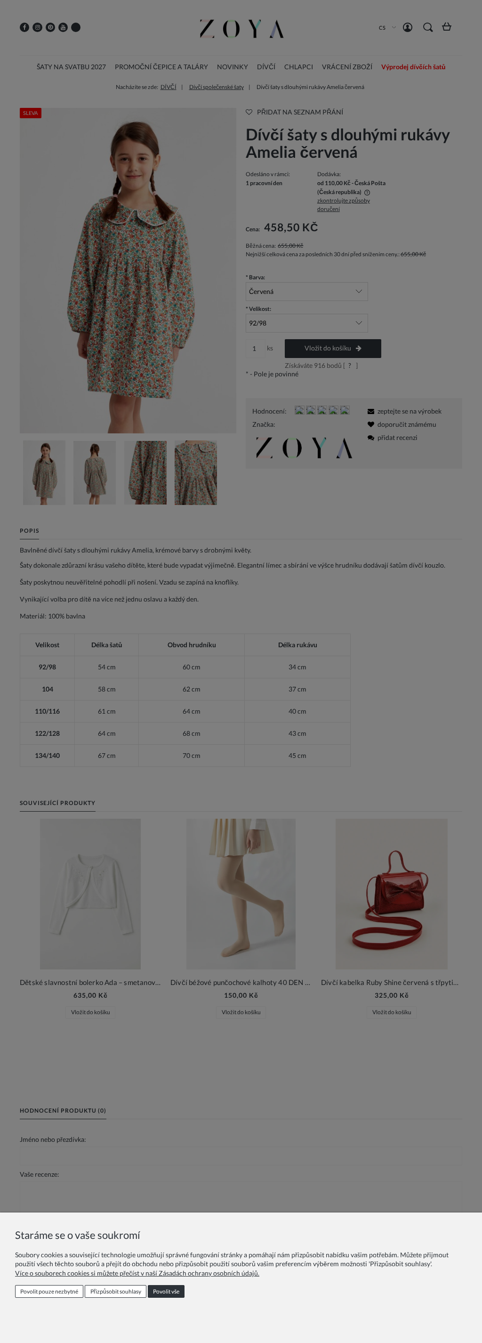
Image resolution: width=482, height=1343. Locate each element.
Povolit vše (166, 1291)
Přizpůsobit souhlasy (115, 1291)
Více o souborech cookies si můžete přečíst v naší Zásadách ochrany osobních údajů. (137, 1273)
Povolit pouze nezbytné (49, 1291)
